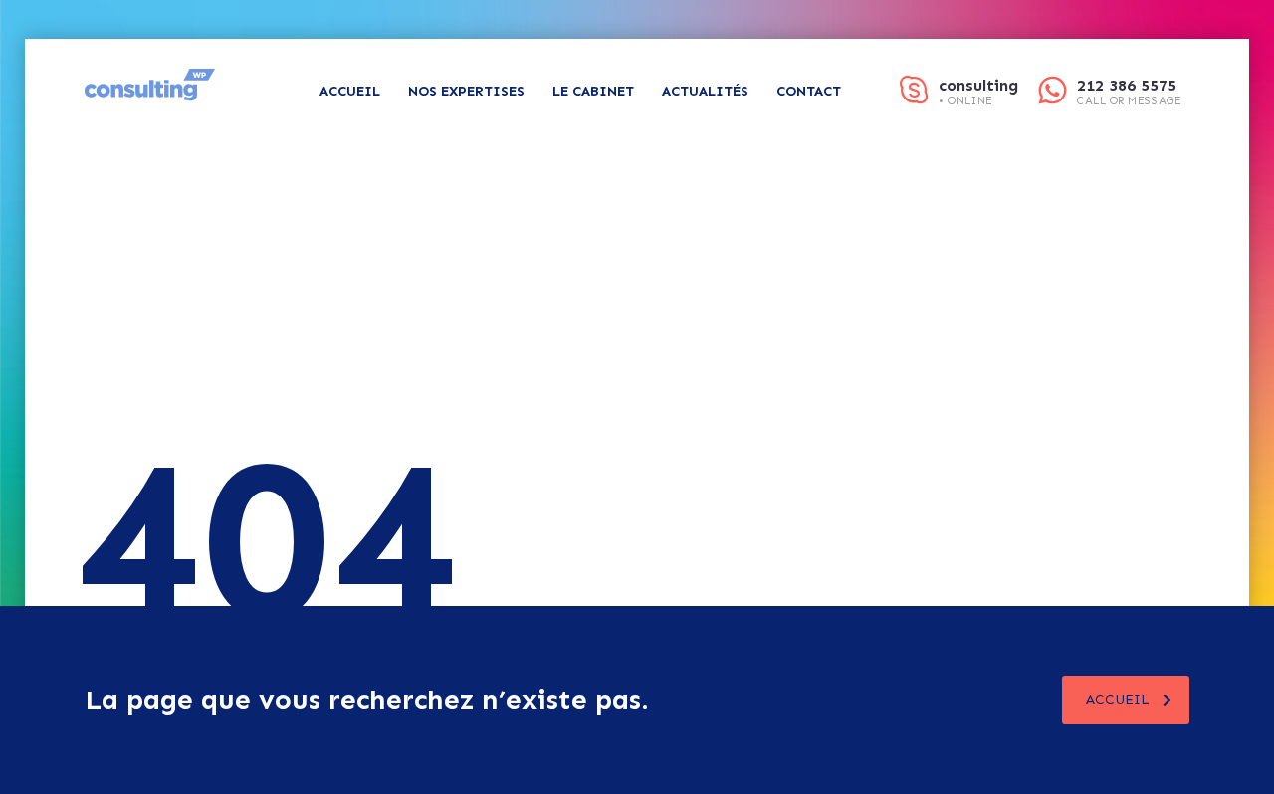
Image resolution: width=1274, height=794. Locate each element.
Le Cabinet (593, 91)
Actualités (705, 91)
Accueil (349, 91)
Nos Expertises (466, 91)
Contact (808, 91)
